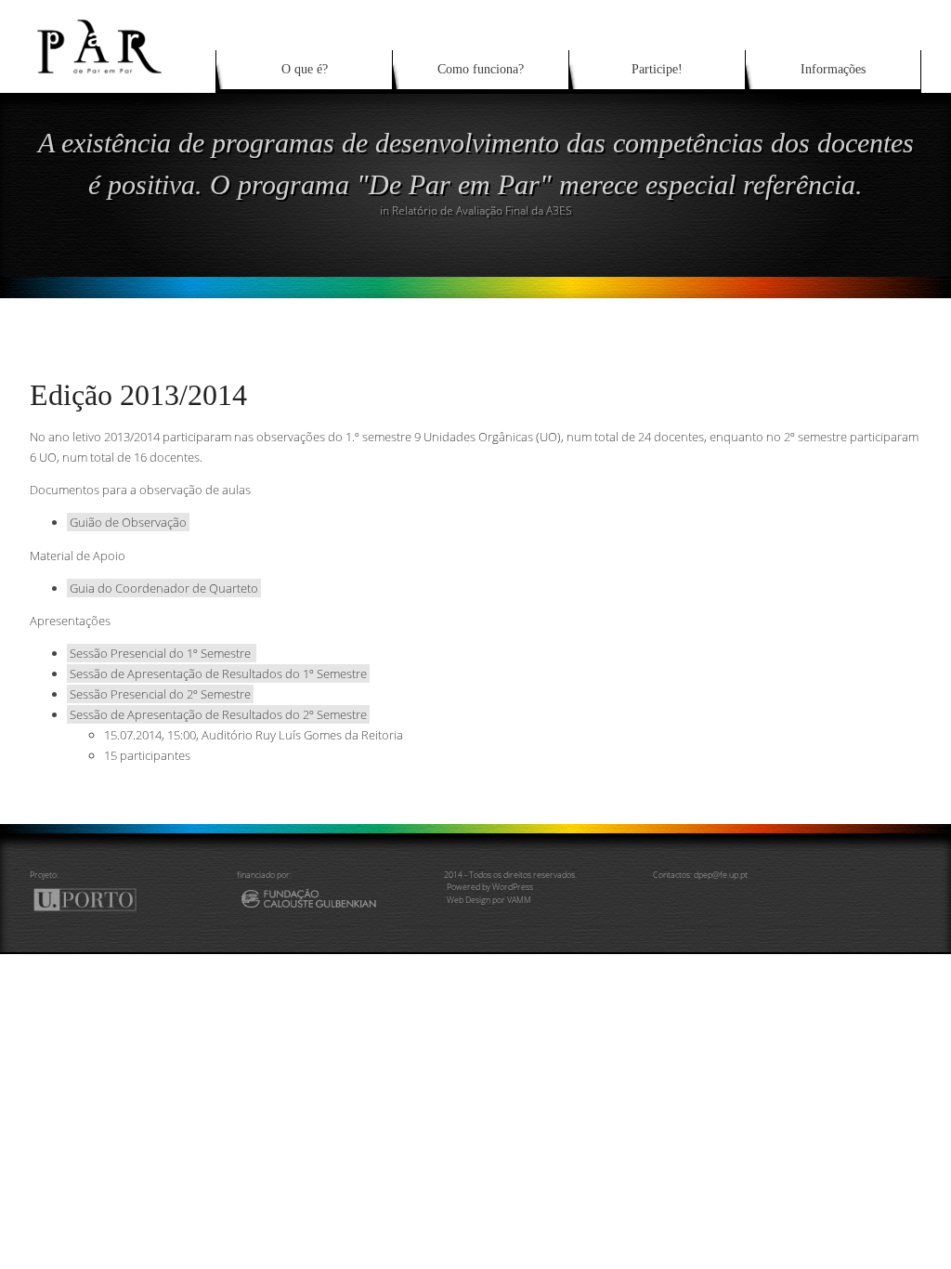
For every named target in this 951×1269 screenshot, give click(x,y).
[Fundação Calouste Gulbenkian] (326, 903)
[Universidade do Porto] (98, 903)
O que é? (304, 69)
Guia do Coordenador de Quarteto (164, 588)
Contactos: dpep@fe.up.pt (700, 875)
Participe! (657, 69)
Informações (833, 69)
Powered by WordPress (490, 887)
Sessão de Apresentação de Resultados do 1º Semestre (218, 673)
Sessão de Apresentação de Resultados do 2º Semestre (218, 714)
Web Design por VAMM (489, 900)
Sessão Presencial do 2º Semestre (160, 694)
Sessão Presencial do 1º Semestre (162, 653)
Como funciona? (480, 69)
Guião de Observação (128, 522)
